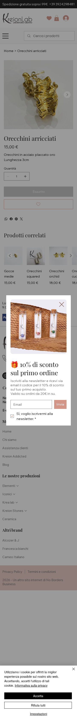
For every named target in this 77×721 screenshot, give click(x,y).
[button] (61, 304)
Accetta (38, 696)
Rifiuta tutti (38, 705)
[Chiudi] (71, 671)
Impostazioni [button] (38, 714)
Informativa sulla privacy (31, 685)
